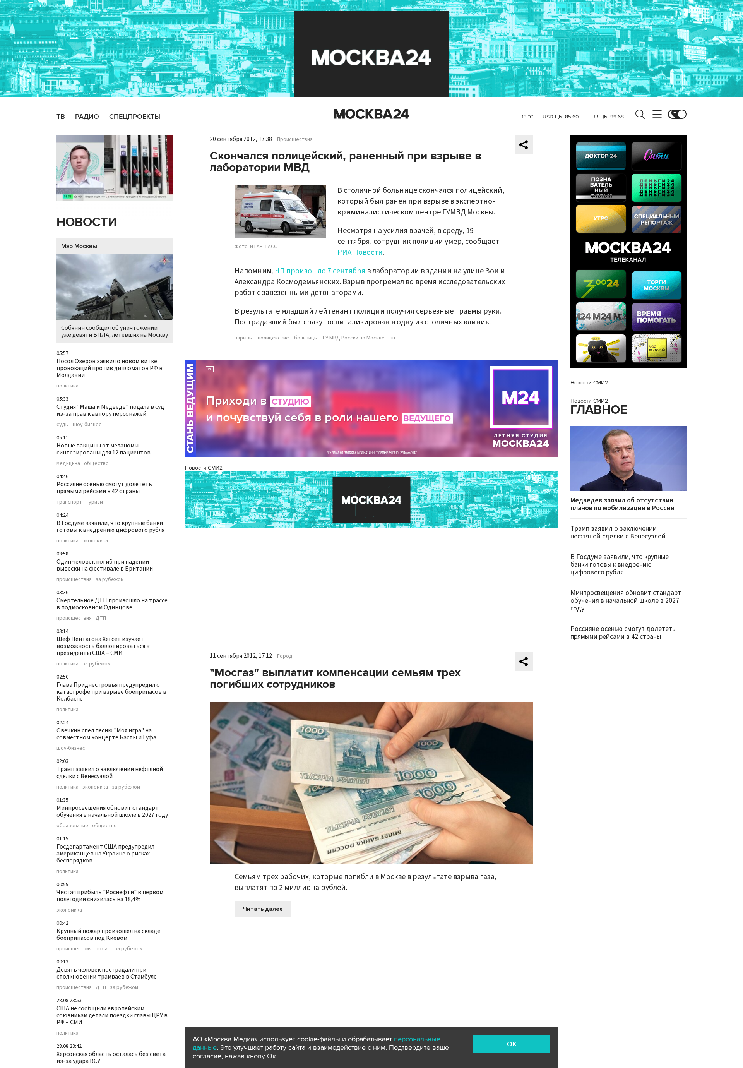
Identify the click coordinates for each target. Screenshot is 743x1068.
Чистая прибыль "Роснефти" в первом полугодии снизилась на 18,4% (109, 895)
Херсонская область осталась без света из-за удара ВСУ (111, 1057)
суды (62, 424)
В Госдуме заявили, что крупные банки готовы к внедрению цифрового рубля (110, 526)
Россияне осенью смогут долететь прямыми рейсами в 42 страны (104, 487)
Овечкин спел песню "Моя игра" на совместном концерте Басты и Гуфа (106, 734)
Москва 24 (371, 114)
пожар (103, 948)
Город (285, 656)
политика (67, 386)
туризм (94, 502)
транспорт (69, 502)
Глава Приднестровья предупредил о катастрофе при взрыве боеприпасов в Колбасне (111, 692)
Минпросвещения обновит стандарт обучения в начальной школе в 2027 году (112, 811)
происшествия (74, 579)
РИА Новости (360, 252)
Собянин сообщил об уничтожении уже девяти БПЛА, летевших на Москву (114, 331)
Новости (86, 222)
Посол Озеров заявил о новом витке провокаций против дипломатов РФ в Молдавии (109, 368)
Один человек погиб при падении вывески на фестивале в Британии (104, 565)
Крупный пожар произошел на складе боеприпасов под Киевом (108, 934)
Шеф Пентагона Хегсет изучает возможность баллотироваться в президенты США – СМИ (103, 646)
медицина (68, 463)
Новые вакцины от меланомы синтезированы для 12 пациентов (103, 449)
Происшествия (295, 139)
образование (72, 825)
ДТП (101, 618)
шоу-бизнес (87, 424)
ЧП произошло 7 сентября (320, 271)
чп (392, 338)
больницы (306, 338)
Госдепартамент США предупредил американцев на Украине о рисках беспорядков (105, 853)
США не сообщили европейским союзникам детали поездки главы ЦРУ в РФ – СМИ (112, 1015)
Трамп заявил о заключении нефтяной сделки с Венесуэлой (109, 772)
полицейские (273, 338)
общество (96, 463)
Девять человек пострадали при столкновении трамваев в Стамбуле (106, 973)
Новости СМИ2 (204, 468)
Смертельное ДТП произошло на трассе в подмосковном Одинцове (112, 604)
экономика (95, 540)
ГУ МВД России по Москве (354, 338)
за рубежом (110, 579)
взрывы (244, 338)
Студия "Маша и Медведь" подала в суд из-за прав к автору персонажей (110, 410)
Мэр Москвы (79, 246)
